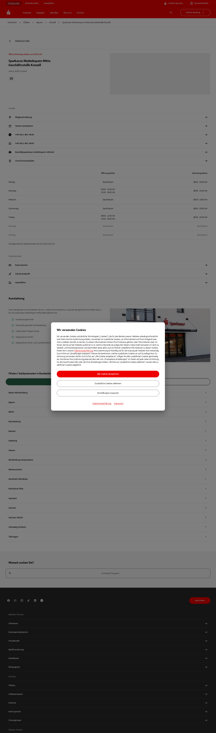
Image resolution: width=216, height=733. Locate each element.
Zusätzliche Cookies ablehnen (108, 383)
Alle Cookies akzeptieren (108, 374)
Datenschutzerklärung (83, 351)
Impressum (118, 403)
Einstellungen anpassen (108, 393)
